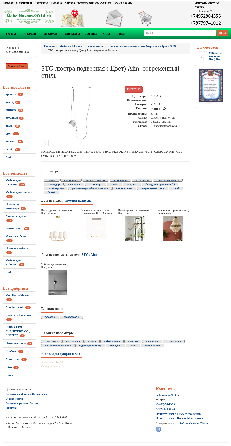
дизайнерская (56, 188)
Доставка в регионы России (22, 403)
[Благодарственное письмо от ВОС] (211, 85)
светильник (71, 180)
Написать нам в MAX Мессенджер (178, 413)
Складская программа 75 (160, 184)
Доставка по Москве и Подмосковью (27, 394)
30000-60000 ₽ (71, 317)
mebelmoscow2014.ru (167, 395)
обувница (14, 117)
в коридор (54, 184)
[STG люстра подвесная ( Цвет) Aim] (57, 282)
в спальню (74, 184)
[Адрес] (76, 18)
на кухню (132, 184)
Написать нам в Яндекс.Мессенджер (179, 417)
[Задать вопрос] (115, 18)
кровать (14, 94)
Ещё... (10, 157)
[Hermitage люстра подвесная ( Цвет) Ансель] (57, 228)
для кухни (115, 345)
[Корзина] (154, 18)
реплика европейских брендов (90, 188)
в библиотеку (112, 341)
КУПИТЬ (132, 89)
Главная (8, 2)
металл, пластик (95, 180)
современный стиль (153, 188)
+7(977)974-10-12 (165, 408)
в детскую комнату (168, 180)
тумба (12, 149)
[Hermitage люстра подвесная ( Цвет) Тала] (134, 228)
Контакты (41, 2)
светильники (17, 228)
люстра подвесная (79, 200)
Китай (176, 188)
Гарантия (11, 408)
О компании (24, 2)
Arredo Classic (17, 307)
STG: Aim (89, 254)
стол (12, 133)
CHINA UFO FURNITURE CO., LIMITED (18, 331)
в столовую (95, 184)
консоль (14, 141)
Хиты (106, 33)
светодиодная (124, 188)
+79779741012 (205, 23)
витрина (14, 109)
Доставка (56, 2)
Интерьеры (72, 33)
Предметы (51, 33)
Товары (11, 33)
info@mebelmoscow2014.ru (94, 2)
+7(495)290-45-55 (165, 404)
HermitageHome (18, 343)
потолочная (120, 180)
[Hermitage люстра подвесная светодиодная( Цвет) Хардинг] (96, 228)
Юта (11, 367)
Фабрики (30, 33)
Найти (222, 32)
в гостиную (142, 180)
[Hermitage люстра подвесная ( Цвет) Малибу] (173, 228)
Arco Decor (15, 359)
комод (12, 102)
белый (51, 192)
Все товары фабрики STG (61, 354)
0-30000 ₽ (50, 317)
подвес (52, 180)
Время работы (123, 2)
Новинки (91, 33)
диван (12, 125)
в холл (114, 184)
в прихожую (174, 341)
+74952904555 (205, 16)
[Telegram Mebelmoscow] (158, 429)
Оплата (70, 2)
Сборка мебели (14, 398)
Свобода (14, 351)
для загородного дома (58, 345)
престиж (133, 341)
